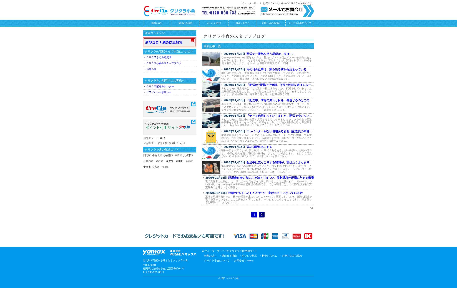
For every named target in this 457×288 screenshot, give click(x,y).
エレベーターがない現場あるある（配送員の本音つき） (282, 131)
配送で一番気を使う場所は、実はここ (271, 53)
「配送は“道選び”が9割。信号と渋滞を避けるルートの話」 (284, 84)
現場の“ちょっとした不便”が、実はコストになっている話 (265, 192)
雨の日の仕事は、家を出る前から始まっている (277, 69)
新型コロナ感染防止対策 (164, 42)
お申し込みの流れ (271, 23)
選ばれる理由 (185, 23)
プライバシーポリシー (158, 92)
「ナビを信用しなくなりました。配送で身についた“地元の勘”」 (288, 115)
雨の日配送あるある (259, 146)
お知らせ (151, 69)
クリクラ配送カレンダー (160, 86)
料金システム (243, 23)
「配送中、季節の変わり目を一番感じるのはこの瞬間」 (282, 100)
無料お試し (157, 23)
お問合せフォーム (244, 260)
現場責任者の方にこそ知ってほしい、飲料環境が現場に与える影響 (271, 177)
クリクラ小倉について (299, 23)
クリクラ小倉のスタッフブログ (163, 63)
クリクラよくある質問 (158, 57)
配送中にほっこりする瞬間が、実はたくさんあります (281, 162)
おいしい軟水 (214, 23)
